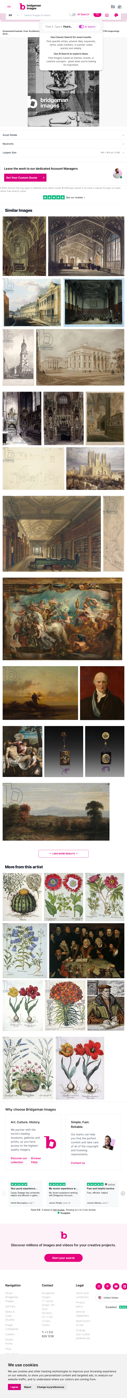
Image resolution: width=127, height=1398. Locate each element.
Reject (27, 1387)
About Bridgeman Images (11, 1297)
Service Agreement (82, 1313)
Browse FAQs (36, 1160)
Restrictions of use (83, 1323)
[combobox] (62, 15)
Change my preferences (50, 1387)
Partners (10, 1306)
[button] (25, 178)
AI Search (83, 14)
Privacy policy (80, 1304)
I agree (14, 1387)
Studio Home (9, 1341)
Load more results (63, 853)
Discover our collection (19, 1160)
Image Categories (12, 1327)
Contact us (78, 1163)
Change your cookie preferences (83, 1334)
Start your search (63, 1258)
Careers (10, 1334)
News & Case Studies (10, 1315)
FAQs (8, 1348)
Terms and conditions (82, 1295)
